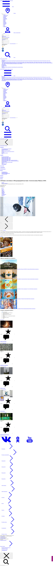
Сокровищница (4, 80)
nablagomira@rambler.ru (3, 540)
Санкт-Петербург (5, 15)
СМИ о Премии (4, 164)
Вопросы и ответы (17, 63)
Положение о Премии (5, 549)
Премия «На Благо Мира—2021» (6, 159)
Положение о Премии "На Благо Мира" (37, 79)
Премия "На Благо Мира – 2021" (40, 62)
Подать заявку (2, 58)
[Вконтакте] (6, 442)
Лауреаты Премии (29, 79)
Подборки (21, 63)
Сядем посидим (2, 411)
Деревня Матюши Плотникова (4, 434)
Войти (3, 111)
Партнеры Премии (9, 63)
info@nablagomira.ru (3, 538)
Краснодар (4, 22)
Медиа (3, 503)
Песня (27, 60)
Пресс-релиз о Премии (46, 79)
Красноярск (5, 23)
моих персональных (13, 43)
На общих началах (4, 65)
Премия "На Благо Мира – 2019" (22, 62)
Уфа (4, 25)
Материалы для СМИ (5, 548)
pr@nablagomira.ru (2, 536)
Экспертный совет (4, 163)
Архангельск (5, 16)
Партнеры (3, 67)
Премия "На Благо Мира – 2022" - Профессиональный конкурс (18, 79)
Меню (13, 6)
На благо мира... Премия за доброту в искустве (6, 0)
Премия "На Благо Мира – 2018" (13, 62)
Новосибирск (5, 26)
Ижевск (4, 19)
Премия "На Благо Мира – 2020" (31, 62)
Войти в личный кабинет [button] (17, 32)
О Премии (1, 155)
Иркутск (4, 20)
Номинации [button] (3, 76)
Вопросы (1, 178)
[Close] (6, 556)
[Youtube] (30, 442)
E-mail (4, 33)
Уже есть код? (4, 39)
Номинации (2, 147)
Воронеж (4, 17)
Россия (4, 24)
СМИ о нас (5, 63)
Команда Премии (2, 546)
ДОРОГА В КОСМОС (3, 341)
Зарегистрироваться (4, 44)
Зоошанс (4, 230)
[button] (8, 87)
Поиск (14, 57)
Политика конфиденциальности (6, 547)
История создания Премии (5, 62)
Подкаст (41, 60)
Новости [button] (3, 66)
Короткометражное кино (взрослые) (7, 60)
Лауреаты (3, 497)
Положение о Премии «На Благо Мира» (7, 162)
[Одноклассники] (18, 442)
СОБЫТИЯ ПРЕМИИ (5, 172)
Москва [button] (15, 13)
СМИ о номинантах (4, 491)
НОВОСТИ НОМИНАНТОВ (6, 173)
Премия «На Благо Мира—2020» (6, 158)
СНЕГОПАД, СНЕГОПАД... (4, 365)
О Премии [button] (3, 61)
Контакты (13, 63)
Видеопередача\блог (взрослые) (22, 60)
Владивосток (5, 18)
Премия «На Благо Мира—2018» (6, 157)
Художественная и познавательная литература (34, 60)
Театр (49, 60)
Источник (1, 236)
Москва (4, 14)
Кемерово (4, 21)
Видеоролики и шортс (46, 60)
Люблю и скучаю (2, 388)
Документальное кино (15, 60)
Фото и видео (3, 64)
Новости (1, 170)
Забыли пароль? (4, 36)
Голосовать (5, 58)
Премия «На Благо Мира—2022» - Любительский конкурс (9, 160)
